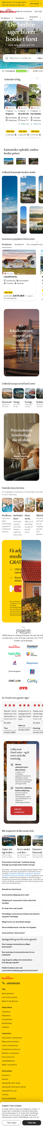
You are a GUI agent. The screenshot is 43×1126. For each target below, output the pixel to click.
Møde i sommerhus (9, 1065)
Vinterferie (6, 1012)
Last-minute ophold (9, 997)
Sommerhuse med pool (11, 1049)
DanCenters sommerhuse (12, 1038)
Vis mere (7, 723)
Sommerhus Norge (8, 875)
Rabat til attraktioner (10, 1001)
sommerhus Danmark (16, 873)
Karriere (5, 1079)
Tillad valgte (11, 1123)
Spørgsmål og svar (9, 1091)
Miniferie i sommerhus (10, 1053)
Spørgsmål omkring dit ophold (14, 1087)
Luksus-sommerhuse (10, 1045)
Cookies (5, 1095)
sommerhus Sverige (23, 875)
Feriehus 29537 (24, 730)
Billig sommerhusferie (10, 1042)
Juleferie (5, 1027)
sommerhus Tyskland (32, 873)
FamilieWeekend (8, 1061)
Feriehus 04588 (9, 732)
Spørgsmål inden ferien (11, 1083)
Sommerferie (7, 1019)
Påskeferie (6, 1016)
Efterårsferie (7, 1023)
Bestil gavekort (8, 993)
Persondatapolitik (9, 1098)
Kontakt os (6, 1075)
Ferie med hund (8, 1057)
